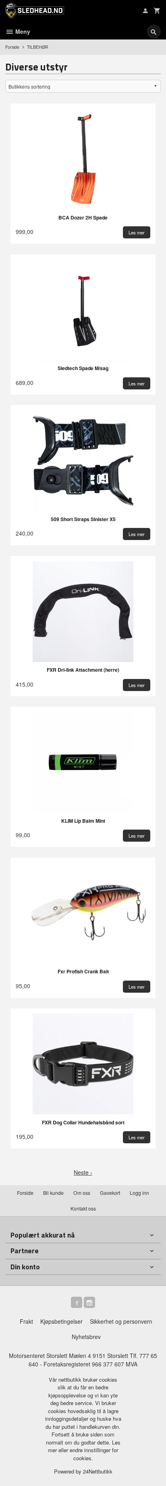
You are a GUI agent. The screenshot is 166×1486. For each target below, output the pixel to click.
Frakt (26, 1321)
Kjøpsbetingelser (61, 1321)
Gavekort (110, 1192)
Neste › (83, 1172)
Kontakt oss (83, 1208)
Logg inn (139, 1192)
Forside (12, 47)
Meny (22, 31)
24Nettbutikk (97, 1471)
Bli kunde (53, 1192)
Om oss (81, 1192)
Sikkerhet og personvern (121, 1321)
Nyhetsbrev (86, 1337)
